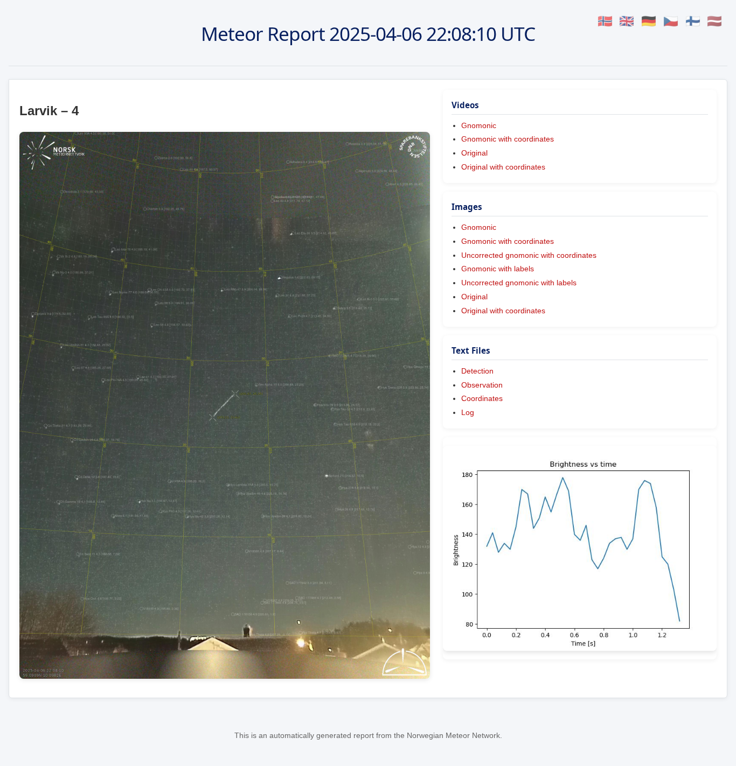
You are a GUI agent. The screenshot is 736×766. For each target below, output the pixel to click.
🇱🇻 (714, 21)
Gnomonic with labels (497, 268)
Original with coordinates (503, 167)
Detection (477, 371)
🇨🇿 (670, 21)
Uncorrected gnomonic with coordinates (528, 255)
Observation (482, 385)
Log (467, 412)
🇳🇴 (605, 21)
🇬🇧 (626, 21)
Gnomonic (478, 125)
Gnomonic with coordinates (507, 139)
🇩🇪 (648, 21)
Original (474, 153)
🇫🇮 (692, 21)
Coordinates (482, 398)
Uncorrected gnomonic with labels (519, 282)
